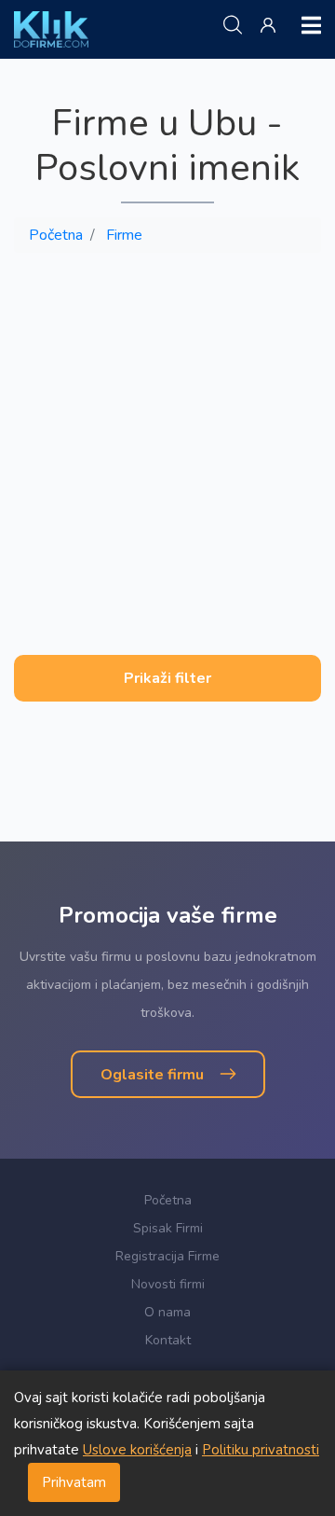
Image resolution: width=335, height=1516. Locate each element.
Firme (124, 235)
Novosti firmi (168, 1284)
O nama (167, 1312)
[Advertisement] (167, 436)
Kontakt (168, 1340)
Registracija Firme (167, 1256)
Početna (56, 235)
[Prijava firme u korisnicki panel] (272, 26)
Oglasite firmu (154, 1074)
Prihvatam (74, 1482)
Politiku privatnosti (260, 1449)
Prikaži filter (167, 678)
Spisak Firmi (168, 1228)
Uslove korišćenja (137, 1449)
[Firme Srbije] (51, 29)
